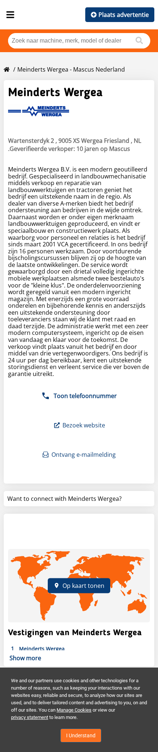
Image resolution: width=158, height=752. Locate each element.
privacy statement (29, 717)
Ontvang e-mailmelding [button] (83, 455)
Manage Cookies (74, 710)
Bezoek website (83, 425)
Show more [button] (25, 658)
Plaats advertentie (123, 15)
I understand (81, 735)
